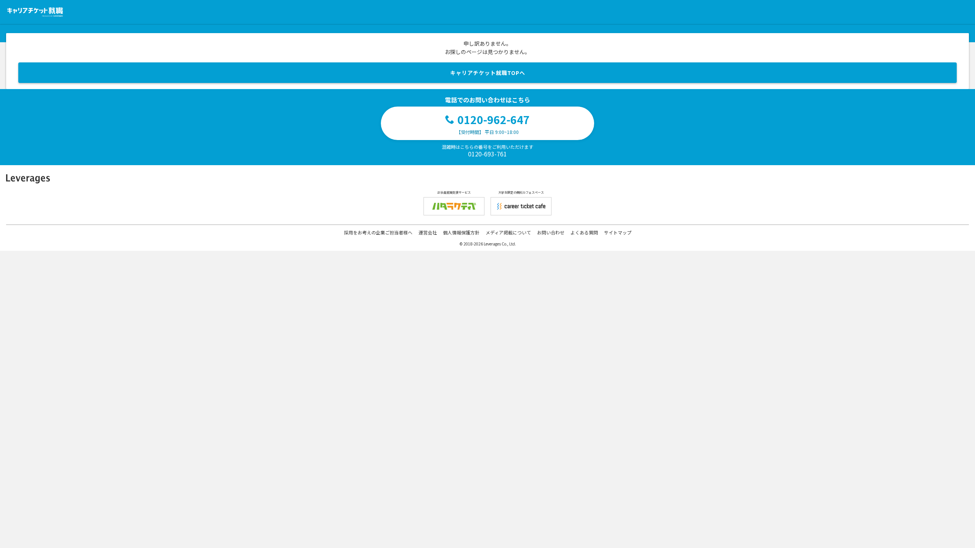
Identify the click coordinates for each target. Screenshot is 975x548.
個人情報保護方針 (461, 232)
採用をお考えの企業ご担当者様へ (378, 232)
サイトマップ (617, 232)
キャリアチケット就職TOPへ (487, 72)
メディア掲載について (508, 232)
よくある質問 (584, 232)
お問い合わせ (550, 232)
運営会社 (428, 232)
